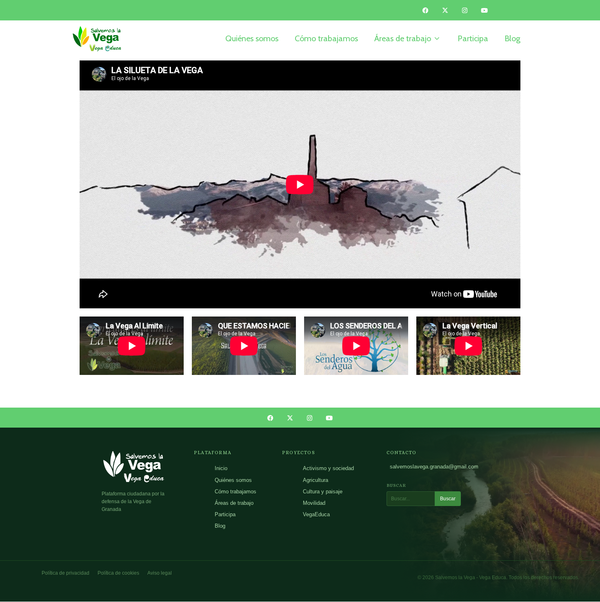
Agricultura (315, 480)
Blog (220, 526)
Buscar (448, 499)
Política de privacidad (65, 573)
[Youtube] (484, 10)
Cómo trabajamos (235, 491)
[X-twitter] (445, 10)
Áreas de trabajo (234, 503)
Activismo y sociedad (328, 468)
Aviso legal (159, 573)
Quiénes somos (233, 480)
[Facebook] (426, 10)
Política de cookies (118, 573)
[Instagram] (465, 10)
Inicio (221, 468)
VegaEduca (316, 514)
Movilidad (314, 503)
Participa (225, 514)
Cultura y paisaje (322, 491)
